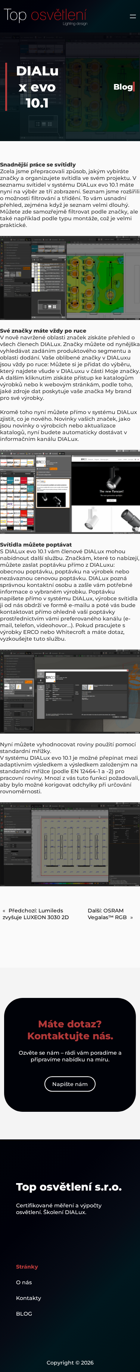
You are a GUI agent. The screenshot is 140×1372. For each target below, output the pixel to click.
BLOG (24, 1313)
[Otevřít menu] (132, 16)
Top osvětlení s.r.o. (69, 1186)
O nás (24, 1282)
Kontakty (28, 1298)
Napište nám (70, 1084)
